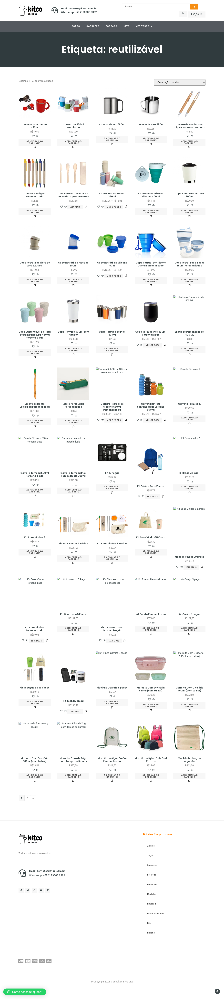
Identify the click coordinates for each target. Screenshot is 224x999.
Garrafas (92, 26)
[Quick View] (37, 136)
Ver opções (114, 207)
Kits (126, 26)
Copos (76, 26)
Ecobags (111, 26)
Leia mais (75, 207)
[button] (24, 992)
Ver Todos (142, 26)
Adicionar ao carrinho (34, 142)
